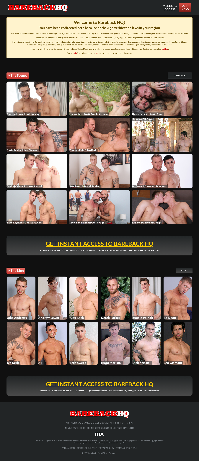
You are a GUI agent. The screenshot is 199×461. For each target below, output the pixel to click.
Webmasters (68, 448)
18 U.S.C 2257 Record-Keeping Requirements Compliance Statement (99, 428)
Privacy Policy (106, 448)
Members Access (170, 7)
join (97, 53)
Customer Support (87, 448)
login (75, 53)
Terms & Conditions (126, 448)
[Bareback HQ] (38, 7)
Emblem (165, 49)
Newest (179, 75)
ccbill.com (99, 443)
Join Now (185, 7)
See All (184, 270)
